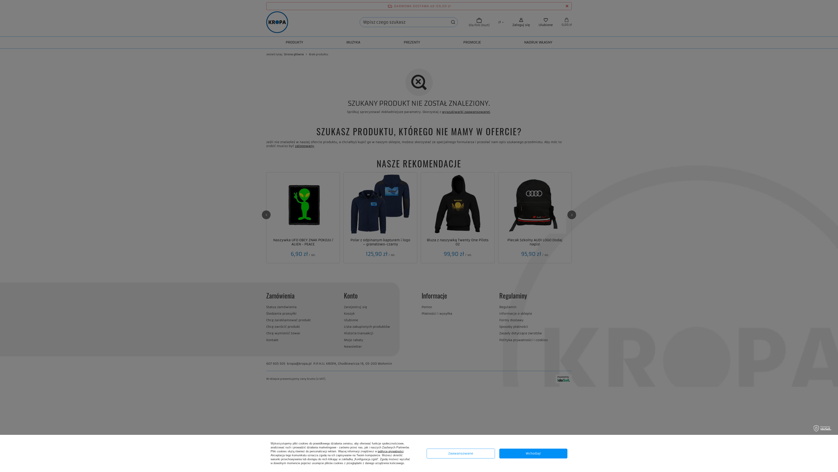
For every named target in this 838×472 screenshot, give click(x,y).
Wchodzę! (533, 453)
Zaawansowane (460, 453)
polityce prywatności (391, 451)
